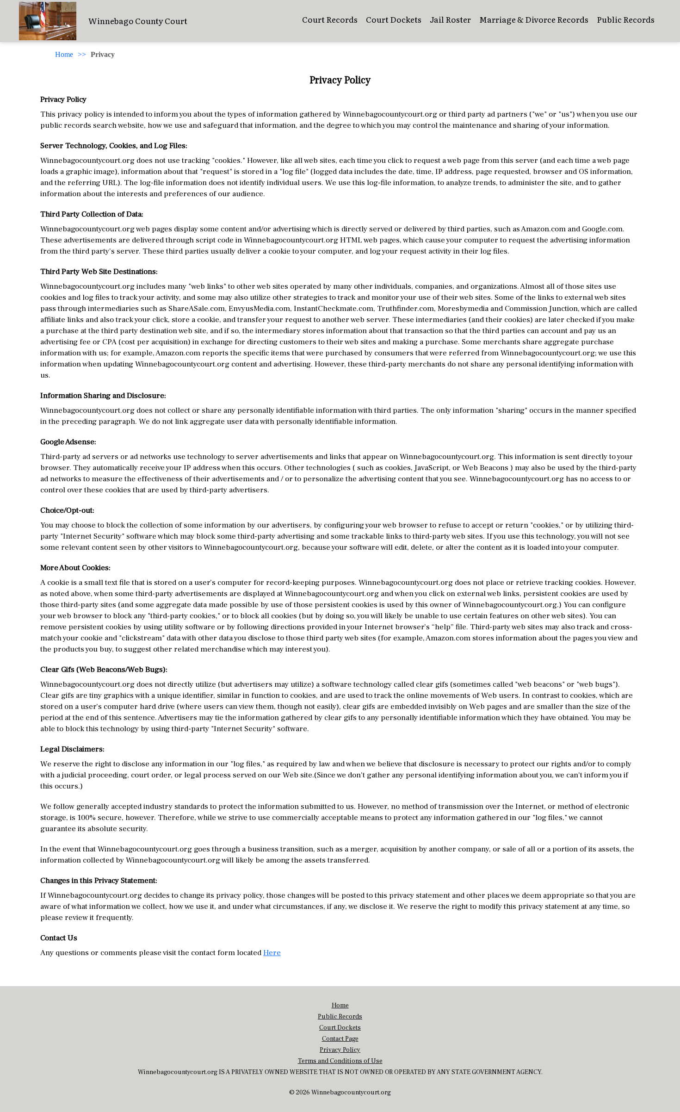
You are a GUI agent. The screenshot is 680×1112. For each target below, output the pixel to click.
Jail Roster (450, 19)
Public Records (626, 19)
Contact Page (340, 1039)
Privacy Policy (340, 1050)
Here (272, 953)
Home (64, 54)
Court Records (330, 19)
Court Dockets (393, 19)
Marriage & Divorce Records (533, 19)
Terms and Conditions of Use (340, 1061)
